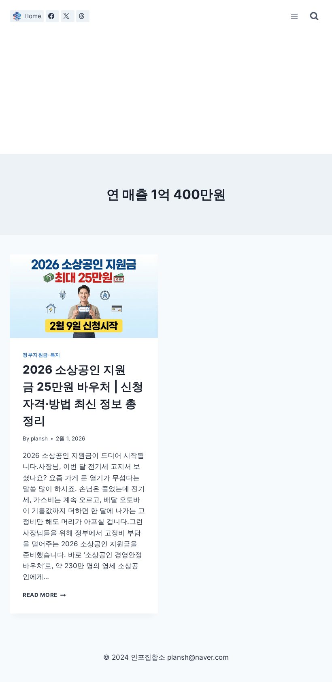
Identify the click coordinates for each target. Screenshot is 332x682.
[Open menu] (294, 16)
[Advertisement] (166, 93)
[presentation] (84, 296)
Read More (44, 595)
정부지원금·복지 (41, 355)
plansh (39, 438)
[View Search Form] (314, 16)
